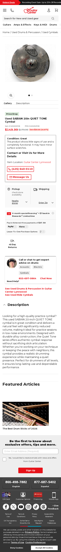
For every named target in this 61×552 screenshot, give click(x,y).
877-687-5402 (45, 482)
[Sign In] (48, 10)
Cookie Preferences (35, 542)
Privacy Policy (32, 532)
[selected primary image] (30, 63)
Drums (53, 24)
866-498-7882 (16, 482)
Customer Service (23, 499)
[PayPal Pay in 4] (12, 227)
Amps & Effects (22, 24)
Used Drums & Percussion (26, 32)
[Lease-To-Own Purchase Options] (42, 232)
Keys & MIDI (40, 24)
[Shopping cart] (56, 10)
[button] (30, 304)
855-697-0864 (27, 278)
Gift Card (6, 499)
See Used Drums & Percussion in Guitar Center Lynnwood (28, 290)
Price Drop (12, 114)
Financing (38, 499)
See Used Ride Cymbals (19, 294)
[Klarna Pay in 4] (23, 227)
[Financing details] (53, 213)
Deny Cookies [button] (16, 548)
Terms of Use (17, 542)
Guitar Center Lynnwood (37, 162)
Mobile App (53, 499)
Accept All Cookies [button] (44, 548)
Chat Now (46, 278)
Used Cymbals (50, 32)
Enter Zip (43, 203)
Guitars (7, 24)
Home (6, 32)
